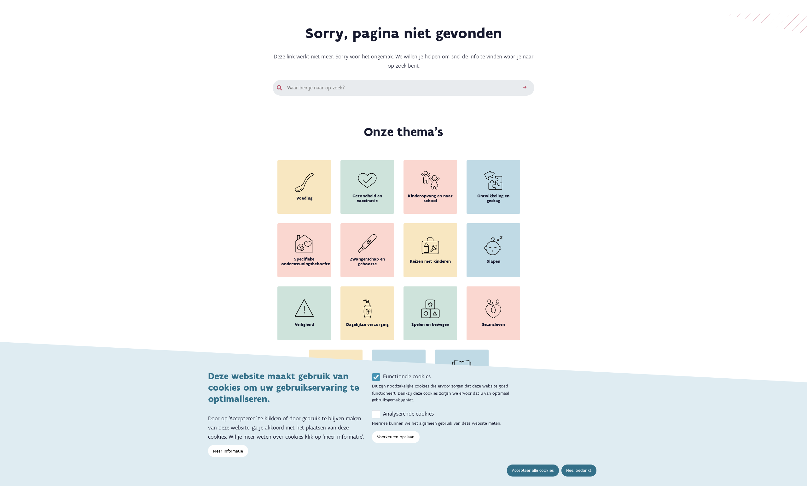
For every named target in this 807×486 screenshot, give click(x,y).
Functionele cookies (407, 376)
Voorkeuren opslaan (396, 436)
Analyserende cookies (408, 413)
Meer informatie (228, 450)
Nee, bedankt (578, 470)
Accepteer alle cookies (533, 470)
